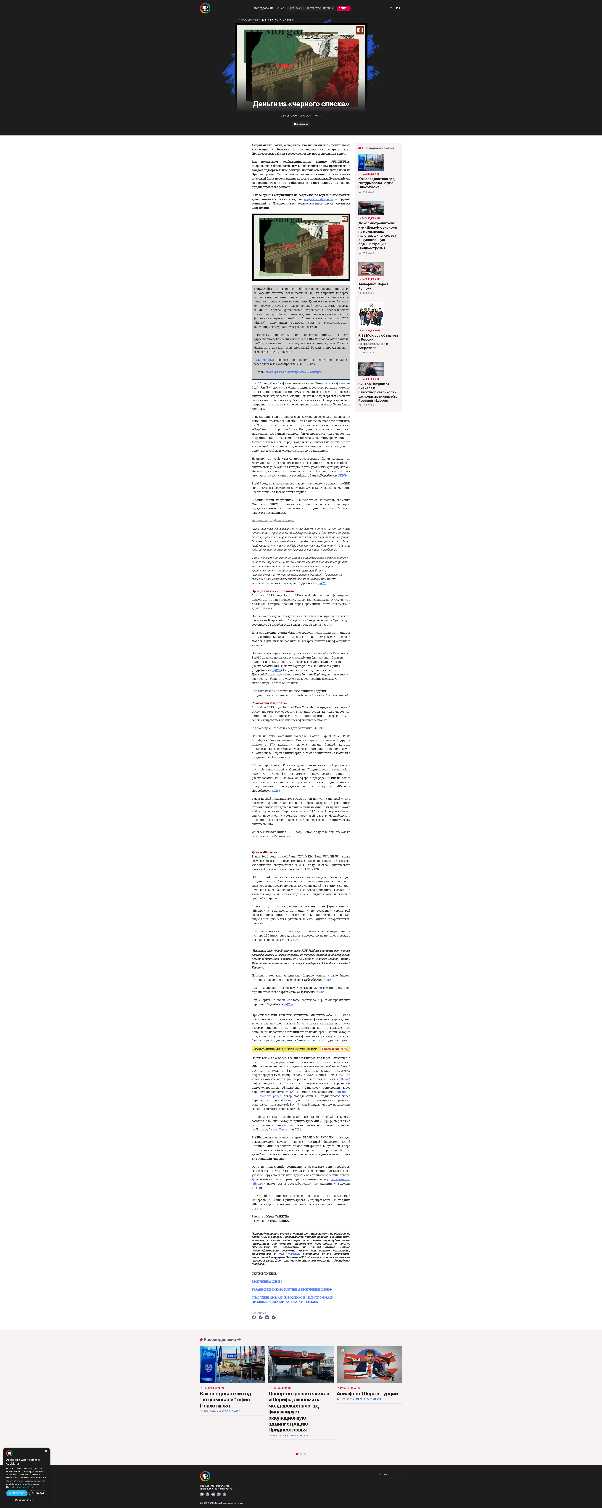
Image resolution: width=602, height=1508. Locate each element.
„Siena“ (345, 1079)
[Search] (380, 1474)
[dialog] (26, 1476)
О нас (280, 8)
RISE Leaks (295, 8)
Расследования (263, 8)
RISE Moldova (263, 360)
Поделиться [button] (301, 124)
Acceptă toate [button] (17, 1493)
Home (236, 19)
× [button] (46, 1451)
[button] (297, 1454)
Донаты (344, 8)
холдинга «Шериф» (318, 199)
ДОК (295, 940)
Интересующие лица (320, 8)
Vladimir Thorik (310, 115)
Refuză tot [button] (38, 1493)
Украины (285, 1129)
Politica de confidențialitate (25, 1487)
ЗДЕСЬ (322, 583)
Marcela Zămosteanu (368, 1399)
